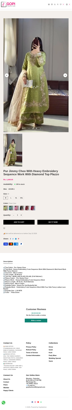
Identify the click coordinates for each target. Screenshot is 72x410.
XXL (21, 198)
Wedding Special (55, 358)
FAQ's (5, 385)
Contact (6, 382)
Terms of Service (32, 352)
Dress (51, 347)
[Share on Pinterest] (18, 239)
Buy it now (53, 222)
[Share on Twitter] (13, 239)
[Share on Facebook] (10, 239)
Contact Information (33, 355)
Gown (51, 350)
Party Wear (53, 355)
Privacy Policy (31, 347)
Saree (51, 361)
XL (16, 198)
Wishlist (6, 387)
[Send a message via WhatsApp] (3, 402)
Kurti (50, 352)
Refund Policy (31, 350)
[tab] (8, 262)
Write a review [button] (36, 320)
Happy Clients (8, 390)
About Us (6, 379)
